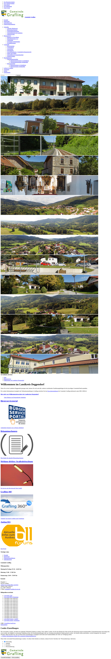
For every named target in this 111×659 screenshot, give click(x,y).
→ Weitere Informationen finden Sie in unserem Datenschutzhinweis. (18, 636)
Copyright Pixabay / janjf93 (11, 619)
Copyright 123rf (8, 595)
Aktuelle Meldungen (12, 28)
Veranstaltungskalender (13, 31)
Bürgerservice (7, 36)
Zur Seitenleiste (8, 6)
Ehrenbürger (10, 50)
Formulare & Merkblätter (13, 41)
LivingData (7, 623)
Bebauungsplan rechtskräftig (17, 66)
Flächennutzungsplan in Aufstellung (19, 60)
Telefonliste (10, 40)
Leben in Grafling (8, 68)
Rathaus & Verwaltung (13, 37)
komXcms (13, 623)
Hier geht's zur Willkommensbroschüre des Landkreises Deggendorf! (20, 394)
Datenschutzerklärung (9, 24)
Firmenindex (7, 72)
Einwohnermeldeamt (52, 391)
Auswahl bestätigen (5, 657)
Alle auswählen (15, 657)
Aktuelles (6, 27)
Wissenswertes (11, 34)
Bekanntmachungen (12, 30)
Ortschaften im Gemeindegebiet (15, 55)
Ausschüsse (10, 49)
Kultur (5, 71)
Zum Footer (7, 8)
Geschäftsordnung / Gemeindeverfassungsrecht (19, 52)
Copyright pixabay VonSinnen (12, 620)
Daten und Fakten (11, 53)
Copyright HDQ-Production (11, 597)
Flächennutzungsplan (12, 59)
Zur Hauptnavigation (9, 2)
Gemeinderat (10, 47)
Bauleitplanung (8, 57)
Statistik (8, 643)
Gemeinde (6, 44)
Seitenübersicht (8, 23)
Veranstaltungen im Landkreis (14, 33)
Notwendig (9, 641)
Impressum (7, 21)
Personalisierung (10, 646)
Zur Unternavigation (9, 3)
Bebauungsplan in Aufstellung (18, 65)
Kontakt (6, 20)
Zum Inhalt (7, 5)
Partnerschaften (11, 56)
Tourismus (6, 69)
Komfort (8, 645)
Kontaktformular (11, 43)
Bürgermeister (10, 46)
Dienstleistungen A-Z (12, 38)
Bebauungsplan (11, 63)
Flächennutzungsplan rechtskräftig (19, 62)
